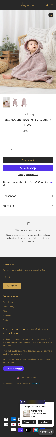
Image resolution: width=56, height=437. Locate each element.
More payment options (28, 175)
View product (29, 422)
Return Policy (8, 307)
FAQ (5, 311)
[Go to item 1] (6, 102)
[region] (28, 234)
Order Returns (9, 302)
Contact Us (7, 320)
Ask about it (44, 422)
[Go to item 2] (15, 102)
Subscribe (12, 286)
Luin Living (28, 114)
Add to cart (28, 160)
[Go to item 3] (24, 102)
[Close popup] (51, 404)
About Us (7, 316)
